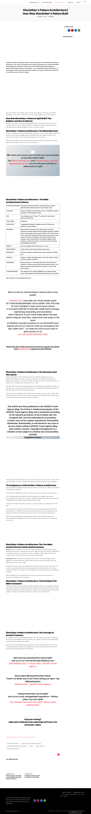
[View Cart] (84, 2)
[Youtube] (72, 30)
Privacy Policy (59, 811)
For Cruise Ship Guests (59, 2)
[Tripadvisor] (79, 30)
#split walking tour (13, 748)
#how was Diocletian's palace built (17, 746)
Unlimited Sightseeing (47, 2)
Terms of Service (51, 811)
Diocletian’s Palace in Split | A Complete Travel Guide (32, 776)
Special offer (70, 2)
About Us (78, 2)
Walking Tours (16, 300)
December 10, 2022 (29, 774)
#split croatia (40, 746)
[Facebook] (69, 30)
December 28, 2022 (10, 774)
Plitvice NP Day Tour (21, 160)
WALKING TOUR (24, 349)
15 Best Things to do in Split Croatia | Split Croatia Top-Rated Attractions (14, 777)
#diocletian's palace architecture (31, 743)
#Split (31, 746)
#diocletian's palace (13, 743)
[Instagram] (75, 30)
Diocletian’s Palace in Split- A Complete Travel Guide (20, 737)
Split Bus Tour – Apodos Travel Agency (33, 684)
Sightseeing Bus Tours (34, 2)
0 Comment (51, 16)
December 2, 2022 (42, 16)
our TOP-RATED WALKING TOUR (32, 334)
